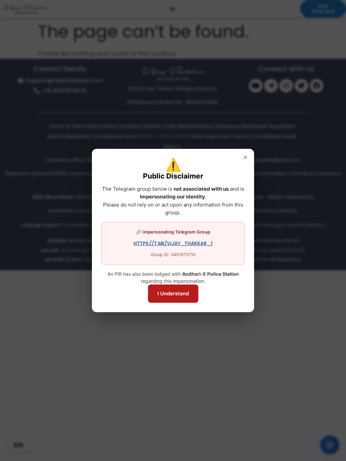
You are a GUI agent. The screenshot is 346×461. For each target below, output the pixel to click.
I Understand (173, 293)
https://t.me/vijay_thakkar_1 (173, 243)
